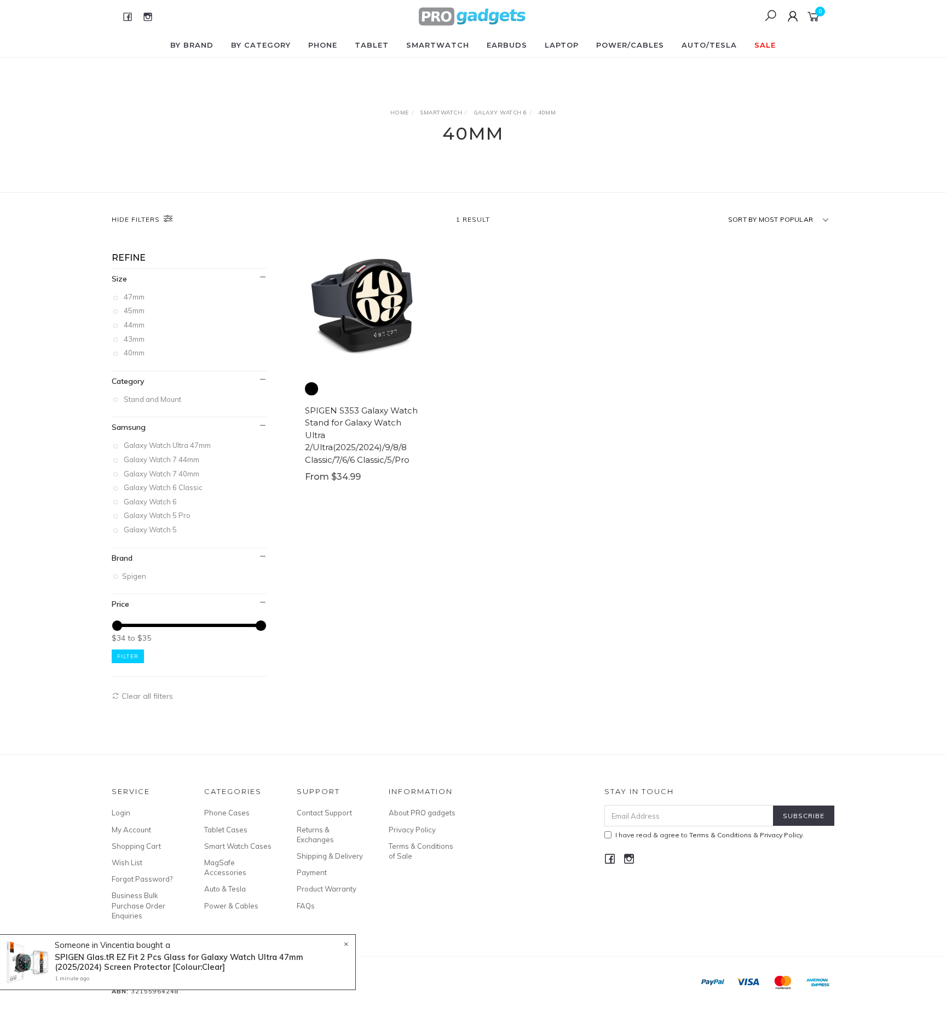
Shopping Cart (136, 846)
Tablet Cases (225, 829)
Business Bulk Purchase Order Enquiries (138, 905)
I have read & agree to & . (709, 835)
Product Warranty (326, 888)
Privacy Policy (412, 829)
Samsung (129, 427)
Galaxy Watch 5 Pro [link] (157, 515)
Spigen (135, 576)
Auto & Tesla (225, 888)
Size (119, 279)
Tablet (372, 45)
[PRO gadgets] (472, 16)
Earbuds (507, 45)
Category (128, 381)
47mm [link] (134, 296)
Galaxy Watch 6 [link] (150, 501)
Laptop (562, 45)
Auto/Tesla (709, 45)
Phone (322, 45)
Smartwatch (437, 45)
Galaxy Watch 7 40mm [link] (161, 473)
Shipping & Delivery (330, 856)
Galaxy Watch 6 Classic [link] (163, 487)
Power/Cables (630, 45)
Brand (122, 558)
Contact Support (324, 812)
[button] (311, 388)
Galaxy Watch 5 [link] (150, 529)
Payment (312, 872)
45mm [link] (134, 310)
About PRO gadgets (422, 812)
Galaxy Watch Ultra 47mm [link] (167, 445)
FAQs (306, 905)
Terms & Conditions (720, 835)
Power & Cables (231, 905)
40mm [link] (134, 352)
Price (120, 604)
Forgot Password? (142, 879)
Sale (765, 45)
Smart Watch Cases (238, 846)
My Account (131, 829)
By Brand (192, 45)
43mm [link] (134, 339)
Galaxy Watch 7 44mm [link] (161, 459)
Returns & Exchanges (315, 834)
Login (121, 812)
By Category (261, 45)
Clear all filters (146, 696)
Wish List (127, 862)
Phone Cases (227, 812)
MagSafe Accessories (225, 867)
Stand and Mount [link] (152, 399)
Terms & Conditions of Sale (421, 851)
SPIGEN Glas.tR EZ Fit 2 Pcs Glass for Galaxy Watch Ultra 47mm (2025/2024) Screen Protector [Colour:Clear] (179, 961)
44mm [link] (134, 324)
